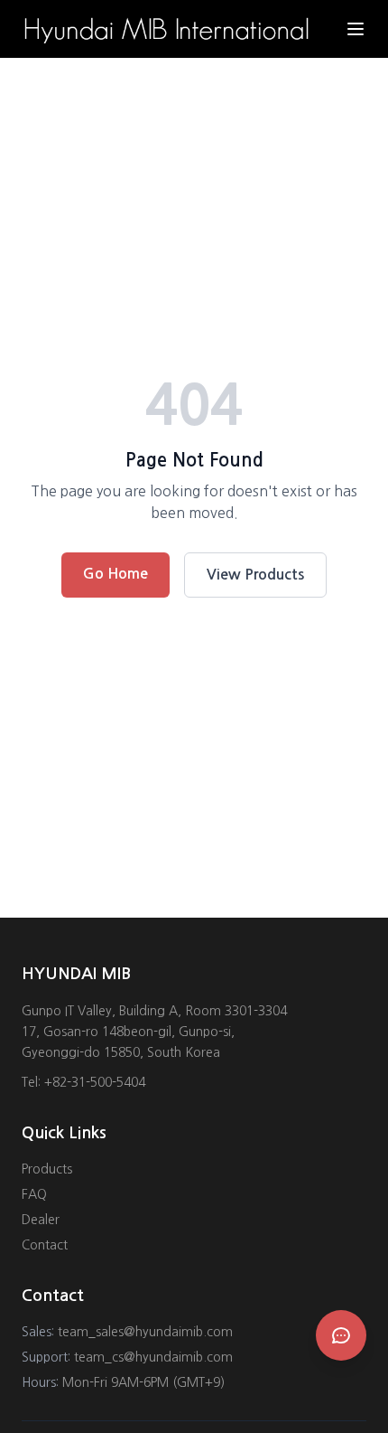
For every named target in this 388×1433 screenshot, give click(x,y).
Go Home (115, 573)
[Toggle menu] (355, 29)
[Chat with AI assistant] (341, 1335)
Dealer (41, 1219)
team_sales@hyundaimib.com (145, 1331)
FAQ (34, 1194)
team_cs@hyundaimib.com (153, 1357)
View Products (255, 574)
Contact (45, 1245)
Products (47, 1169)
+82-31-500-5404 (94, 1082)
